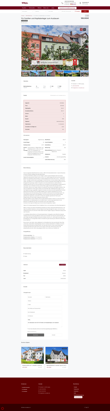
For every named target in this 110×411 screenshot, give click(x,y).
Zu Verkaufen (24, 20)
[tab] (81, 29)
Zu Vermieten (24, 391)
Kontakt (75, 387)
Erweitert (78, 11)
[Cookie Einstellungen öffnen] (2, 408)
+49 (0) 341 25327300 (69, 1)
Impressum (76, 391)
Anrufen (53, 335)
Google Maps (63, 264)
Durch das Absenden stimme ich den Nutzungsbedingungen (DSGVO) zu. (42, 328)
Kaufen (24, 8)
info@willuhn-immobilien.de (70, 2)
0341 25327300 (76, 85)
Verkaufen (32, 8)
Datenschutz (76, 389)
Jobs (52, 8)
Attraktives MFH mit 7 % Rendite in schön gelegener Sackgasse (36, 365)
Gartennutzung (28, 253)
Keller (26, 256)
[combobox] (27, 11)
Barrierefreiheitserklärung (79, 395)
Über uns (45, 8)
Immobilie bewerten (26, 387)
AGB (75, 393)
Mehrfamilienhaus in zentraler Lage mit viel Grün (57, 365)
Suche (85, 11)
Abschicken (35, 335)
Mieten (39, 8)
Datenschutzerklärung (31, 331)
